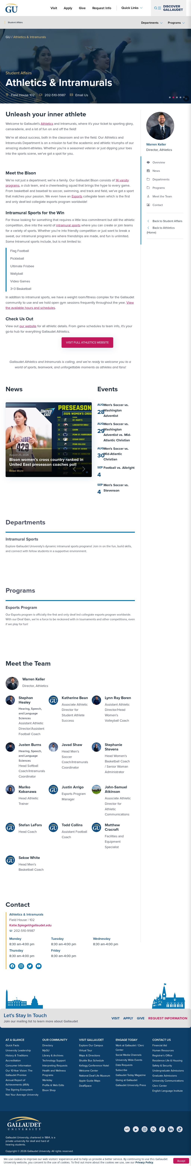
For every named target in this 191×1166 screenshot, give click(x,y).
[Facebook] (162, 1129)
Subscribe (121, 1070)
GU (8, 37)
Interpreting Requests (55, 1066)
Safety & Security (162, 1066)
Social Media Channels (129, 1055)
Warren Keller (156, 144)
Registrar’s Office (162, 1055)
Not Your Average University (22, 1095)
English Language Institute (167, 1091)
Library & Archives (52, 1055)
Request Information (167, 1018)
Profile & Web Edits (53, 1085)
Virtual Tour (85, 1050)
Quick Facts (12, 1045)
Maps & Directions (89, 1055)
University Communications (168, 1081)
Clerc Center (159, 1086)
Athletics (47, 123)
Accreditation (13, 1061)
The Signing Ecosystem (19, 1090)
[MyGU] (127, 1129)
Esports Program (21, 607)
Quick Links (130, 8)
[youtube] (39, 966)
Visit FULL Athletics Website (89, 343)
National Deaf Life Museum (94, 1076)
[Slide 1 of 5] (170, 97)
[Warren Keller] (164, 126)
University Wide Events (129, 1060)
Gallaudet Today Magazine (131, 1075)
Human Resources (163, 1050)
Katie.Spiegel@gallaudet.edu (30, 925)
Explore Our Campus (91, 1045)
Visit (54, 8)
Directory (47, 1045)
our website (27, 326)
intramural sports (68, 225)
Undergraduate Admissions (168, 1071)
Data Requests (124, 1065)
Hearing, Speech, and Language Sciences (30, 713)
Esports (77, 196)
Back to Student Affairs (167, 221)
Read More (16, 471)
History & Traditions (17, 1055)
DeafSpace (85, 1086)
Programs (174, 23)
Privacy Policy (144, 1162)
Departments (150, 23)
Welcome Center (88, 1071)
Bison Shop (49, 1090)
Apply (69, 7)
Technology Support (53, 1061)
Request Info (101, 8)
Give (82, 8)
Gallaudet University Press (131, 1085)
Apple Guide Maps (89, 1081)
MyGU (45, 1050)
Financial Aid (159, 1045)
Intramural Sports (22, 539)
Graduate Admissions (164, 1076)
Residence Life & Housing (167, 1061)
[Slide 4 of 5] (180, 97)
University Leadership (18, 1050)
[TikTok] (180, 1129)
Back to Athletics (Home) (161, 230)
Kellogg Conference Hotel (94, 1066)
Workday (47, 1080)
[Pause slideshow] (186, 99)
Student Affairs (19, 73)
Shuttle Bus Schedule (91, 1061)
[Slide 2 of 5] (173, 97)
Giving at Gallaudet (126, 1080)
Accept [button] (181, 1161)
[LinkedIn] (171, 1129)
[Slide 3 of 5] (177, 97)
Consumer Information (18, 1066)
